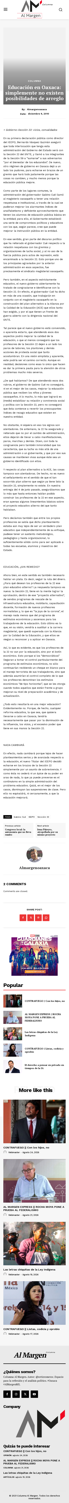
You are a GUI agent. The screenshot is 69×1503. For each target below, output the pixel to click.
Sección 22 (43, 817)
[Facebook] (23, 917)
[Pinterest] (38, 917)
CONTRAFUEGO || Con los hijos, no (45, 1001)
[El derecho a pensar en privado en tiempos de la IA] (12, 1066)
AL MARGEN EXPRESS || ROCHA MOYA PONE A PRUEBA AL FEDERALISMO (43, 1017)
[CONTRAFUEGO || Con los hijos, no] (12, 1001)
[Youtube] (34, 1394)
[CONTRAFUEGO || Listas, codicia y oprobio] (12, 1050)
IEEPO (32, 817)
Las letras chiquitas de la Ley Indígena (29, 1269)
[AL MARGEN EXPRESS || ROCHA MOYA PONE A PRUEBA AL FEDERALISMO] (12, 1017)
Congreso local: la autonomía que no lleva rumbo (18, 832)
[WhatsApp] (46, 917)
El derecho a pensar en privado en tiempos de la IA (44, 1066)
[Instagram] (16, 1394)
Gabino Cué (20, 817)
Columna (34, 81)
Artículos (8, 1477)
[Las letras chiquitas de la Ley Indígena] (12, 1033)
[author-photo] (5, 1152)
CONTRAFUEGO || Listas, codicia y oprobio (44, 1050)
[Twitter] (30, 917)
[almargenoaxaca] (34, 854)
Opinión (7, 1455)
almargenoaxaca (37, 109)
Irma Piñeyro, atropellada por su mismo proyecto (47, 832)
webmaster (14, 1152)
